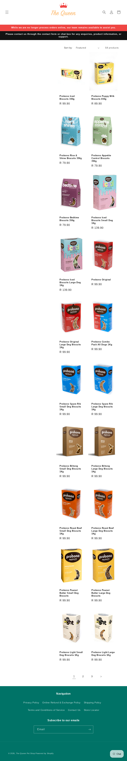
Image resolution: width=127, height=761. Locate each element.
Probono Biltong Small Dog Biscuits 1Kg (70, 469)
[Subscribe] (89, 729)
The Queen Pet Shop (25, 753)
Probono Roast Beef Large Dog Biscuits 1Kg (102, 531)
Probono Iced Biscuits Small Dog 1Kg (102, 220)
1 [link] (74, 676)
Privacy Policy (31, 702)
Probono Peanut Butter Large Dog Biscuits (100, 593)
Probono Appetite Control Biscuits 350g (101, 158)
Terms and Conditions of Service (46, 710)
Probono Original (101, 279)
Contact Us (74, 710)
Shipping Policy (92, 702)
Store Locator (91, 710)
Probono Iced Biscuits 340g (67, 97)
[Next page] (101, 676)
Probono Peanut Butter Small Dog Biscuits (69, 593)
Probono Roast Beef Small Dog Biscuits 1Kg (71, 531)
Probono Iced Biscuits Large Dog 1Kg (70, 282)
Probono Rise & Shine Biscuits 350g (71, 157)
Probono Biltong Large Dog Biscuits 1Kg (102, 469)
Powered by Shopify (45, 753)
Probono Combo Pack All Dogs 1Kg (101, 343)
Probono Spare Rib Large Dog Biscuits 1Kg (102, 407)
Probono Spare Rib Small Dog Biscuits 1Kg (70, 407)
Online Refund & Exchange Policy (61, 702)
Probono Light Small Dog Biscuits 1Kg (71, 653)
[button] (7, 12)
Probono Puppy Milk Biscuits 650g (102, 97)
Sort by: (68, 47)
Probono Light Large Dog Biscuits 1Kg (103, 653)
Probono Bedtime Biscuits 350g (69, 219)
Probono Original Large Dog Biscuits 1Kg (70, 345)
